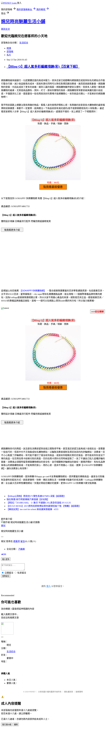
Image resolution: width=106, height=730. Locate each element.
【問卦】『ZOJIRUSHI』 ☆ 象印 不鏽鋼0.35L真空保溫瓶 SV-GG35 (39, 503)
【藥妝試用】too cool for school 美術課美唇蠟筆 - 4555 (32, 509)
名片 (9, 55)
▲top (3, 554)
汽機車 (21, 549)
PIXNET (32, 692)
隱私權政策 (68, 692)
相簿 (9, 48)
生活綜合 (23, 43)
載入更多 (5, 559)
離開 (16, 725)
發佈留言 (5, 576)
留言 (22, 541)
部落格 (10, 51)
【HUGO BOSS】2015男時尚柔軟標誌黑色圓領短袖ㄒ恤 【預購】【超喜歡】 (44, 506)
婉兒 (3, 525)
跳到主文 (5, 29)
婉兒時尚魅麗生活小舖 (23, 21)
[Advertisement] (29, 256)
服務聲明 (79, 692)
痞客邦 (16, 541)
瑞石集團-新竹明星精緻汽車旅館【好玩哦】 (28, 499)
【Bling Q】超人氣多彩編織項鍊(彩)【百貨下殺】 (43, 66)
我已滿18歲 (6, 725)
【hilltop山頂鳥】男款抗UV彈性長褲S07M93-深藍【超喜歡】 (36, 496)
